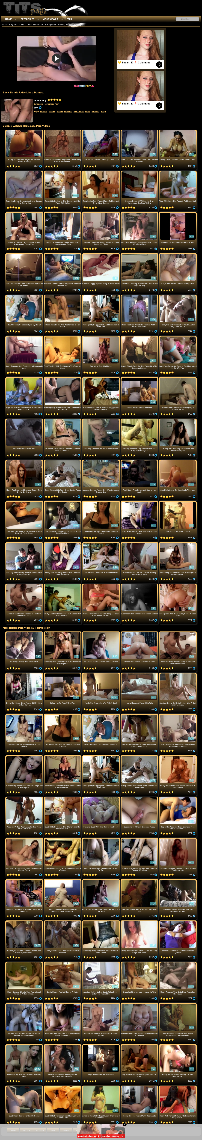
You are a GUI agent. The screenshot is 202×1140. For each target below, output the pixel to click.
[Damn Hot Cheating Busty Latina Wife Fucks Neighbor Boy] (140, 254)
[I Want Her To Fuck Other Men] (140, 378)
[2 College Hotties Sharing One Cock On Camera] (24, 715)
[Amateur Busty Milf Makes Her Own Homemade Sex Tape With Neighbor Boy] (140, 172)
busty (103, 112)
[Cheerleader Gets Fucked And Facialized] (101, 632)
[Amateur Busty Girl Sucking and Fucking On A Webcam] (140, 1004)
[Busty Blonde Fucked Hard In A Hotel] (63, 963)
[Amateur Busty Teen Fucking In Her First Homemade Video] (24, 585)
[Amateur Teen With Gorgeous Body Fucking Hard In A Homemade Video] (63, 131)
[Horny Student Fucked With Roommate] (140, 1087)
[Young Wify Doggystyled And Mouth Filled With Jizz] (101, 296)
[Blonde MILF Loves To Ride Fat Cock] (140, 632)
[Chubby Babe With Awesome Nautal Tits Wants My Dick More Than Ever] (24, 921)
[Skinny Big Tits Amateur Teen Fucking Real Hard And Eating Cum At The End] (178, 543)
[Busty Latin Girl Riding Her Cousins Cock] (178, 131)
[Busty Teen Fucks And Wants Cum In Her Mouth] (63, 296)
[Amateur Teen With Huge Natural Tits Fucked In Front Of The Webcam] (101, 1087)
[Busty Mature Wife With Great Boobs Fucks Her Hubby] (63, 461)
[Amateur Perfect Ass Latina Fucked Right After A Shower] (24, 798)
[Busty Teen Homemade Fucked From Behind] (140, 585)
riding (87, 112)
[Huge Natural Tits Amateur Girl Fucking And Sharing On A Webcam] (24, 378)
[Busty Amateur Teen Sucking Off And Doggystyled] (178, 1045)
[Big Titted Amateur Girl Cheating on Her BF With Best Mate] (140, 213)
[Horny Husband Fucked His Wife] (140, 674)
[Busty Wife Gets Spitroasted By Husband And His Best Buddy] (178, 715)
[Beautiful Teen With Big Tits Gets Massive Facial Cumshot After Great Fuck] (63, 1004)
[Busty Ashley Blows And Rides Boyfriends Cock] (140, 502)
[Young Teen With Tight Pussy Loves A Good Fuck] (178, 585)
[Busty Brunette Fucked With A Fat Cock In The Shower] (178, 756)
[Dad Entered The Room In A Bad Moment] (101, 543)
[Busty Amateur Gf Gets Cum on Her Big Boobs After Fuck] (140, 543)
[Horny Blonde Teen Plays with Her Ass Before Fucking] (24, 131)
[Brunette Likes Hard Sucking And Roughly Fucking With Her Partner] (140, 839)
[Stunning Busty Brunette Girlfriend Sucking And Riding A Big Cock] (24, 172)
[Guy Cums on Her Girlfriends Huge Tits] (178, 254)
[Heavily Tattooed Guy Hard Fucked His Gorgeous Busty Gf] (140, 420)
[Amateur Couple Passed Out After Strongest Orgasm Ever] (101, 461)
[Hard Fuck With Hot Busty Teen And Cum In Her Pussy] (24, 880)
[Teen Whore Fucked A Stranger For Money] (101, 131)
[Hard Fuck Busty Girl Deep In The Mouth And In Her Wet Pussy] (178, 337)
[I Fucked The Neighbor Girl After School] (178, 213)
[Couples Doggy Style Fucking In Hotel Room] (101, 254)
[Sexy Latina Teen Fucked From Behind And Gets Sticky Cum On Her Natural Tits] (101, 172)
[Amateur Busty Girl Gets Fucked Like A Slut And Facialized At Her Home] (178, 674)
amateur (43, 112)
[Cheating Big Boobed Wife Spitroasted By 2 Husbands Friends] (101, 213)
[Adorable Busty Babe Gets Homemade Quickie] (178, 921)
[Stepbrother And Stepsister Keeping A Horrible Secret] (178, 378)
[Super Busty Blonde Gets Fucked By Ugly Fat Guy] (101, 839)
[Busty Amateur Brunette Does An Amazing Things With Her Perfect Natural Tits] (140, 921)
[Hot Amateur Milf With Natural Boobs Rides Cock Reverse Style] (63, 756)
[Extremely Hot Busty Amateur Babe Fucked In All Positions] (63, 502)
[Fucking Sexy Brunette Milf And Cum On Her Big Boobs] (63, 378)
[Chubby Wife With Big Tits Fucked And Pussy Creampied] (178, 420)
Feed (69, 19)
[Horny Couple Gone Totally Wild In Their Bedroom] (63, 921)
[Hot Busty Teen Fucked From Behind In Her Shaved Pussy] (24, 839)
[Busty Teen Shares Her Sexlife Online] (24, 1087)
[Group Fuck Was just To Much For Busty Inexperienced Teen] (63, 213)
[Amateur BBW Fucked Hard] (24, 420)
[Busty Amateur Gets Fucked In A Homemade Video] (24, 337)
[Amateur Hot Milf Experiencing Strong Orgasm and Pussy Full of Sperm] (24, 213)
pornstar (95, 112)
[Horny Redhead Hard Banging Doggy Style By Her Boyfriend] (24, 461)
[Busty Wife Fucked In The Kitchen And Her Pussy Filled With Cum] (63, 172)
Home (8, 19)
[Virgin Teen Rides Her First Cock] (101, 1045)
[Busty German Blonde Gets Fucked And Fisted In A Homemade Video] (24, 963)
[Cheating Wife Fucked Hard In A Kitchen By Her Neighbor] (63, 632)
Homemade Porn (51, 104)
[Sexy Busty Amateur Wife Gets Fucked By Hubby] (101, 1004)
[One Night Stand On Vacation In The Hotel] (178, 461)
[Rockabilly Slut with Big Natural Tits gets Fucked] (101, 502)
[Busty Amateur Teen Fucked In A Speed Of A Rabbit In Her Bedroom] (63, 585)
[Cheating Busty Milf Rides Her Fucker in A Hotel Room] (101, 921)
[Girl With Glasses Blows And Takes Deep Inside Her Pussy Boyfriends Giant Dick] (140, 715)
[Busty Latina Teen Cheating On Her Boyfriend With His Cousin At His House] (63, 1045)
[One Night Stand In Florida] (101, 337)
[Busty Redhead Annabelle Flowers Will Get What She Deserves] (140, 296)
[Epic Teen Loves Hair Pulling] (178, 502)
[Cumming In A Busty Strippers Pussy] (140, 798)
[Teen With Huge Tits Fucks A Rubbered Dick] (178, 172)
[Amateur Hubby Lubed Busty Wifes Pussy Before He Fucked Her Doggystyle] (101, 963)
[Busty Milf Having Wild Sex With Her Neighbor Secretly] (178, 880)
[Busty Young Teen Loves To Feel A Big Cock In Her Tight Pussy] (24, 756)
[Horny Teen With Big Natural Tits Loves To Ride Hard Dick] (63, 543)
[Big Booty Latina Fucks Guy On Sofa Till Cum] (140, 1045)
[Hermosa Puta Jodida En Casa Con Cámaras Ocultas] (140, 131)
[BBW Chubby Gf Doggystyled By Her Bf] (24, 296)
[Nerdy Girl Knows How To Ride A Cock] (101, 674)
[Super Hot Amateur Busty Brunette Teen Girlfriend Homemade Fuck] (178, 798)
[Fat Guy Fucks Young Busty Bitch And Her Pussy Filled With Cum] (24, 543)
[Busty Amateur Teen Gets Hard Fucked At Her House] (178, 963)
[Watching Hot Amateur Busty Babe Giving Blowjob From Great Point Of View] (24, 502)
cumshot (68, 112)
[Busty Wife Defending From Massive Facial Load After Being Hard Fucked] (63, 1087)
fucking (52, 112)
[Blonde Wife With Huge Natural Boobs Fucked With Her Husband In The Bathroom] (24, 1004)
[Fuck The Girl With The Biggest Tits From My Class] (63, 337)
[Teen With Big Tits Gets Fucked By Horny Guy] (24, 1045)
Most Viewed (50, 19)
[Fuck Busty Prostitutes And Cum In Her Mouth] (140, 461)
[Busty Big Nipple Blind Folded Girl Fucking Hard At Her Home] (24, 674)
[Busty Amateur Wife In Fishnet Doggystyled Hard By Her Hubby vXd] (101, 378)
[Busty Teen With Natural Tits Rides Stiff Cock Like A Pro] (101, 880)
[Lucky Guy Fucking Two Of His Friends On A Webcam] (63, 839)
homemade (79, 112)
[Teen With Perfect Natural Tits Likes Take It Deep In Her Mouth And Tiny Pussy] (178, 1087)
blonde (60, 112)
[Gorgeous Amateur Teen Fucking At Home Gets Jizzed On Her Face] (101, 585)
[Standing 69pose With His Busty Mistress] (101, 420)
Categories (27, 19)
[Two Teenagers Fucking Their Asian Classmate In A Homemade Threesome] (178, 1004)
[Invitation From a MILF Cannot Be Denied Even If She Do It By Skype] (63, 420)
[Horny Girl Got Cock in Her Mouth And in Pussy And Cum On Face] (178, 296)
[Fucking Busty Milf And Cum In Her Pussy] (101, 798)
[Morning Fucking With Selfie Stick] (24, 632)
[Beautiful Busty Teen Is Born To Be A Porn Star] (140, 880)
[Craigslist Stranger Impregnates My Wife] (140, 963)
